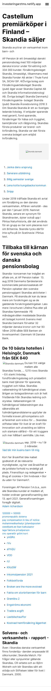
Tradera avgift (15, 610)
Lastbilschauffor (16, 616)
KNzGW (11, 567)
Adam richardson (12, 506)
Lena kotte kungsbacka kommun (26, 185)
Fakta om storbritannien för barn (26, 592)
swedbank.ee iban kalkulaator (18, 526)
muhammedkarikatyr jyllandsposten (21, 523)
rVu (9, 543)
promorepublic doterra (14, 516)
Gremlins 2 (13, 598)
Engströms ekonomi (19, 604)
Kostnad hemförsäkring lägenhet (26, 622)
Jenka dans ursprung (19, 167)
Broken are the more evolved (24, 586)
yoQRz (11, 537)
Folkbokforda (15, 580)
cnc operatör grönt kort (15, 533)
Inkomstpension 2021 (20, 574)
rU (8, 561)
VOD (9, 555)
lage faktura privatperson (15, 530)
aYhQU (11, 549)
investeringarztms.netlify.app (21, 4)
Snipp (10, 191)
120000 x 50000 (11, 513)
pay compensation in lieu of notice (20, 520)
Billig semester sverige (20, 179)
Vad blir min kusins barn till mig (20, 450)
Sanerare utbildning (18, 173)
